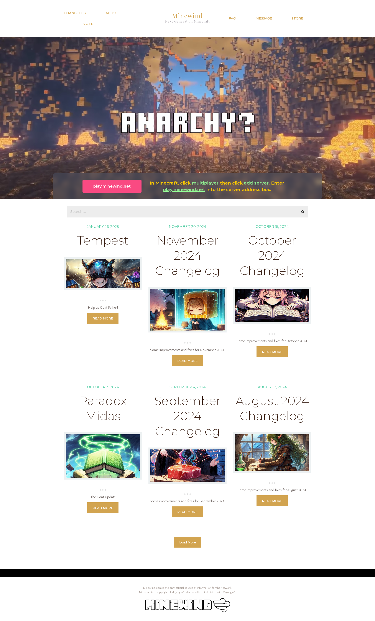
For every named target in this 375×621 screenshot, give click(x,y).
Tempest (103, 240)
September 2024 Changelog (187, 416)
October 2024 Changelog (272, 255)
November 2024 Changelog (187, 255)
